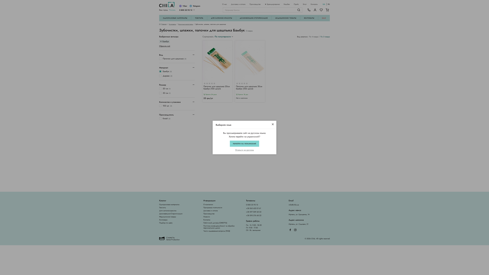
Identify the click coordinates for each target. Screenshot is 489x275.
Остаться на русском (244, 150)
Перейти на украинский (244, 144)
